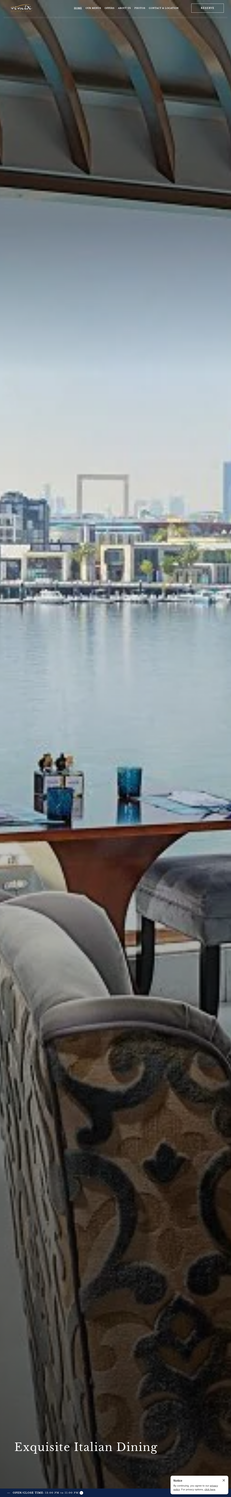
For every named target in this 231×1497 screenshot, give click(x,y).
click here (209, 1489)
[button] (45, 1492)
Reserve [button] (207, 8)
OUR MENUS (93, 8)
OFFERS (109, 8)
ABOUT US (124, 8)
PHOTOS (139, 8)
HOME (78, 8)
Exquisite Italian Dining (86, 1447)
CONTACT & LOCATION (164, 8)
